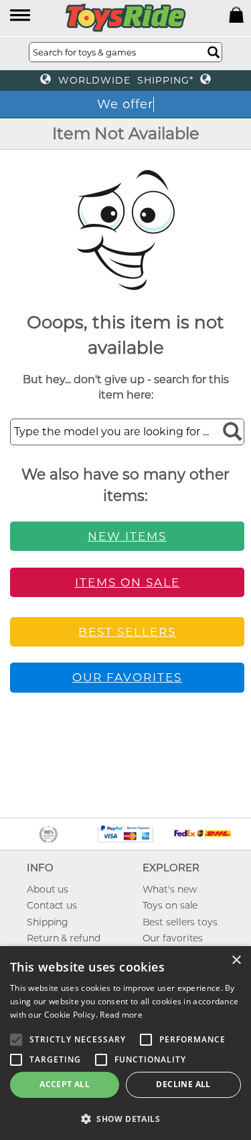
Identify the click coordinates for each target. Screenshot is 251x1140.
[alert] (125, 1043)
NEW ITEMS (127, 536)
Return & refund (63, 938)
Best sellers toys (180, 922)
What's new (170, 889)
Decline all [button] (183, 1084)
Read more (121, 1014)
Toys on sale (170, 905)
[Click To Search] (213, 52)
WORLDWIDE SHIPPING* (125, 80)
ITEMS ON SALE (127, 582)
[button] (21, 16)
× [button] (236, 960)
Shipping (47, 922)
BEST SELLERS (127, 632)
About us (47, 889)
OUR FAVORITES (127, 677)
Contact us (52, 905)
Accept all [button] (64, 1084)
